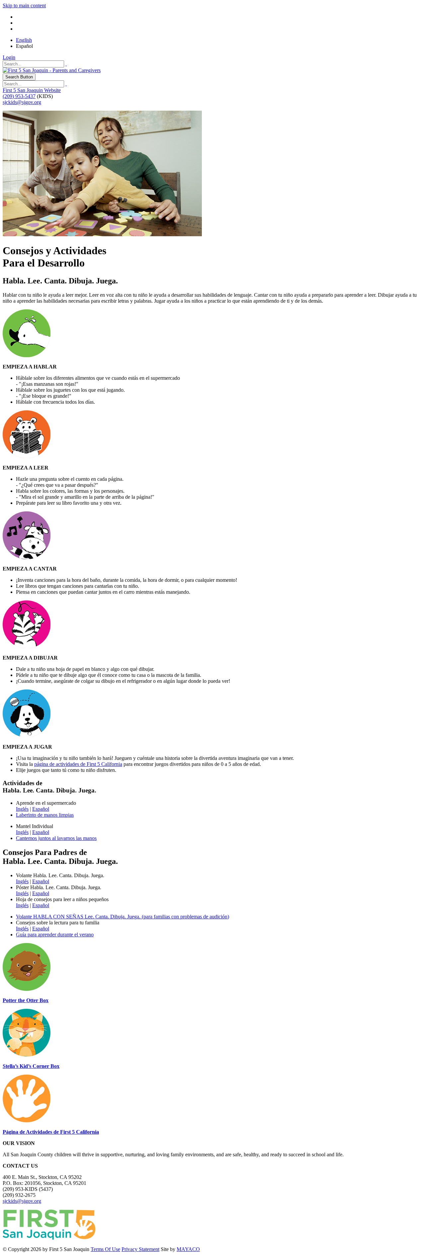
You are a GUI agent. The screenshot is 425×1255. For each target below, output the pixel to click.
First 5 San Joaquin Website (32, 90)
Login (9, 57)
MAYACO (188, 1249)
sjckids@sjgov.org (22, 102)
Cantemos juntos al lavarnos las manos (56, 838)
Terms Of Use (105, 1249)
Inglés (22, 809)
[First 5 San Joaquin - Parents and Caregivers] (52, 70)
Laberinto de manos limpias (45, 815)
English (24, 40)
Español (40, 809)
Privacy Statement (140, 1249)
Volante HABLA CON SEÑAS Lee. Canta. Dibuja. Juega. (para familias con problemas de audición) (122, 916)
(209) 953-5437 (19, 96)
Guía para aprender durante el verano (55, 934)
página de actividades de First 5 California (78, 764)
